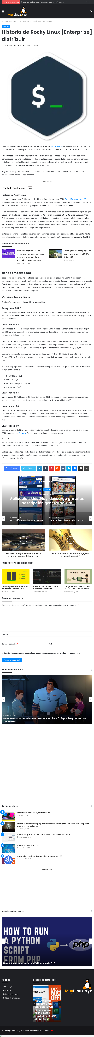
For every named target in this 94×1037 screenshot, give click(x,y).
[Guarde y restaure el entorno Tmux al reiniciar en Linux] (15, 576)
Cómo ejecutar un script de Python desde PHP (29, 963)
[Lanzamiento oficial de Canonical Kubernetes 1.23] (8, 859)
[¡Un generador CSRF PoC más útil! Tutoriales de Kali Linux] (78, 576)
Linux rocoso (57, 146)
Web (50, 644)
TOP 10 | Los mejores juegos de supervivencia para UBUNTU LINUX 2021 (77, 254)
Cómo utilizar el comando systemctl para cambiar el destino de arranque (47, 501)
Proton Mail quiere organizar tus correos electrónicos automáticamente (48, 2)
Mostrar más (47, 869)
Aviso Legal (7, 987)
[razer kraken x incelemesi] (47, 1036)
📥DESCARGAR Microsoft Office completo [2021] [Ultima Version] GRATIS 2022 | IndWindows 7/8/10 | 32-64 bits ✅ (45, 1010)
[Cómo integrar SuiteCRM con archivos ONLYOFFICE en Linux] (8, 837)
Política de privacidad (11, 998)
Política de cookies (10, 994)
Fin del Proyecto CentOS (75, 199)
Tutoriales (13, 21)
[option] (47, 500)
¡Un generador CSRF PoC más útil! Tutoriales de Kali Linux (78, 587)
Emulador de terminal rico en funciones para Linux (46, 587)
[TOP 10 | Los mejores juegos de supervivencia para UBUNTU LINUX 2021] (55, 253)
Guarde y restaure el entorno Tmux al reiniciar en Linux (15, 587)
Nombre (5, 635)
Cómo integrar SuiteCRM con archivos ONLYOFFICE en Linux (43, 834)
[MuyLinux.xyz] (17, 11)
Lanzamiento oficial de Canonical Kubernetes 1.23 (39, 856)
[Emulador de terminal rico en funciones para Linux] (47, 576)
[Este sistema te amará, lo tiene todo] (8, 816)
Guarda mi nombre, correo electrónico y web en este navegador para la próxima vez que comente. (42, 653)
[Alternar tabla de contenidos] (29, 188)
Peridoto (22, 433)
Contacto (7, 990)
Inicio (5, 21)
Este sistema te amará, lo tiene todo (33, 813)
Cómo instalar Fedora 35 (28, 845)
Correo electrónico (10, 644)
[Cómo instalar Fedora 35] (8, 848)
